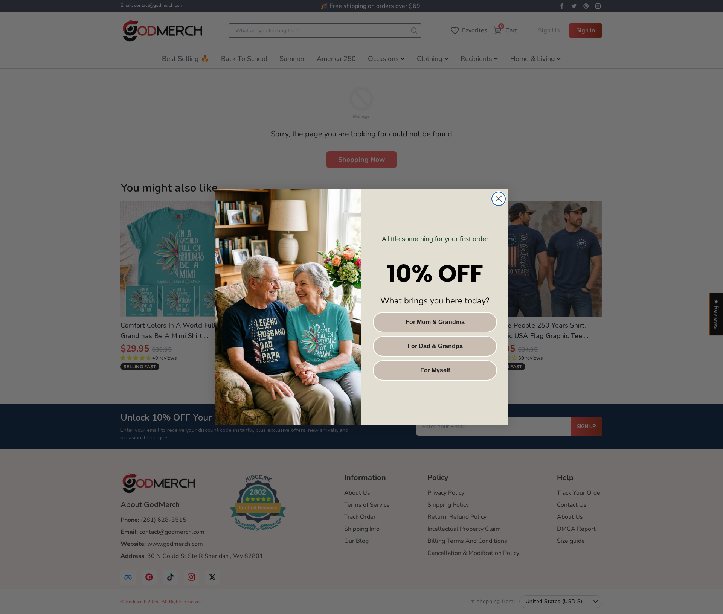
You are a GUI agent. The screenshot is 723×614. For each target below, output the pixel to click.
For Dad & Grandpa (435, 346)
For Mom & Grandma (435, 322)
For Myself (435, 370)
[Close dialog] (498, 199)
